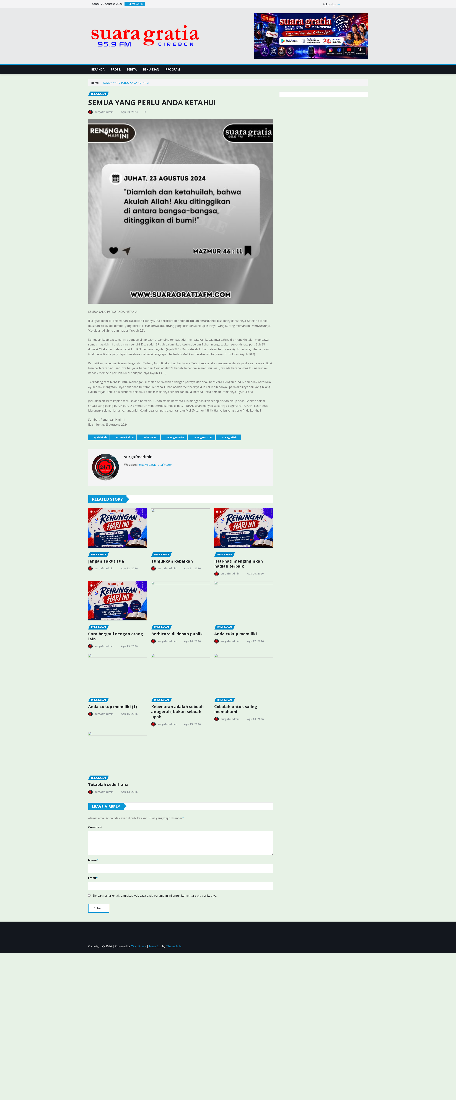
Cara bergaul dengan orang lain (115, 636)
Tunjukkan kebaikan (172, 561)
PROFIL (116, 69)
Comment (95, 827)
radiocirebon (150, 437)
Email (93, 878)
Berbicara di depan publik (177, 633)
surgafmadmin (104, 112)
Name (93, 860)
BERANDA (98, 69)
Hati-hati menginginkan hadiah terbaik (238, 563)
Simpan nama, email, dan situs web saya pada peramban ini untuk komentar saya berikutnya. (155, 896)
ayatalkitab (100, 437)
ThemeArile (174, 946)
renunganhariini (175, 437)
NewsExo (155, 946)
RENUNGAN (151, 69)
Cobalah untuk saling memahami (235, 709)
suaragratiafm (230, 437)
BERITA (132, 69)
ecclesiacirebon (125, 437)
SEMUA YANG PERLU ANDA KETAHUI (126, 82)
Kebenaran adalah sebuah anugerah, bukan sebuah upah (177, 711)
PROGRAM (172, 69)
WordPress (138, 946)
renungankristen (203, 437)
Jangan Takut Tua (106, 561)
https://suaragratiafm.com (154, 465)
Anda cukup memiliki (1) (112, 706)
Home (95, 82)
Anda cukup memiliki (235, 633)
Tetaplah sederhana (108, 784)
